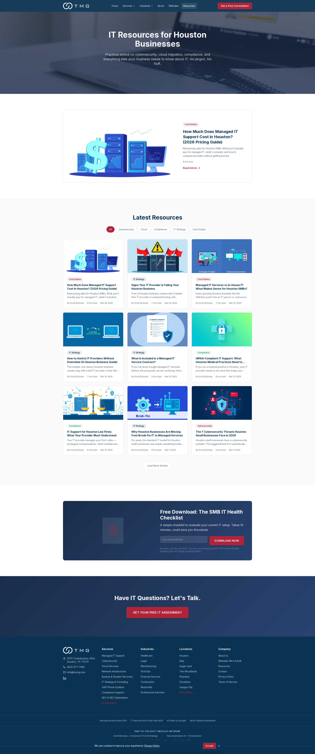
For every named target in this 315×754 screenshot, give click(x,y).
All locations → (187, 692)
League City (185, 687)
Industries (145, 5)
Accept (209, 745)
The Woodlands (188, 671)
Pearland (184, 676)
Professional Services (152, 692)
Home (115, 5)
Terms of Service (186, 551)
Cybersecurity (126, 229)
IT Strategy (180, 229)
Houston (184, 655)
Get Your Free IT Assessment (157, 612)
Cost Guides (199, 229)
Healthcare (147, 655)
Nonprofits (146, 687)
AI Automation (109, 702)
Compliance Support (113, 692)
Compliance (160, 229)
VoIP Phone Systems (113, 687)
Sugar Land (185, 666)
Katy (181, 660)
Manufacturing (148, 666)
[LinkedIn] (64, 678)
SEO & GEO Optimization (115, 697)
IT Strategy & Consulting (115, 681)
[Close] (218, 745)
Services (127, 5)
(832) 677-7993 (76, 667)
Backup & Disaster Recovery (117, 676)
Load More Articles (157, 465)
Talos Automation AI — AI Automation (184, 736)
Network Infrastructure (114, 671)
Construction (147, 681)
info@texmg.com (76, 672)
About (161, 5)
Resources (189, 5)
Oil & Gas (145, 671)
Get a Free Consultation (235, 5)
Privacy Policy (167, 551)
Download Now (227, 540)
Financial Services (150, 676)
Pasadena (184, 681)
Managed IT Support (113, 655)
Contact (222, 671)
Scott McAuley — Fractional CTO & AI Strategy (136, 736)
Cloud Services (110, 666)
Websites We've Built (229, 660)
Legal (144, 660)
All (110, 229)
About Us (223, 655)
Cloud (144, 229)
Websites (174, 5)
